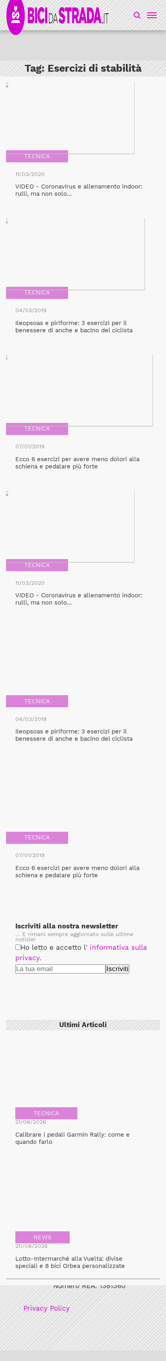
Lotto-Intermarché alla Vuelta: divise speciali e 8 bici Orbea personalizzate (70, 1262)
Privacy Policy (46, 1308)
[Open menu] (150, 15)
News (42, 1237)
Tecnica (37, 156)
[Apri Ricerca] (137, 15)
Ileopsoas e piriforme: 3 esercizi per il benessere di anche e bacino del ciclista (74, 326)
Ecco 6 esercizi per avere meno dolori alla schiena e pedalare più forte (77, 463)
